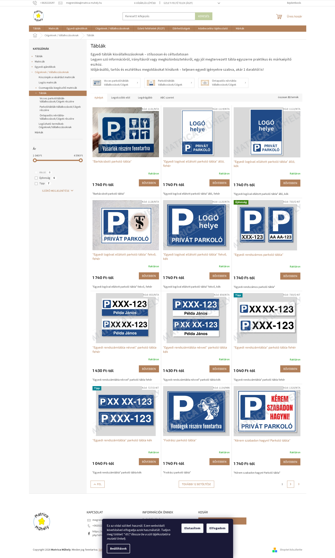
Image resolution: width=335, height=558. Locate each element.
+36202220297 (101, 526)
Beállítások (118, 548)
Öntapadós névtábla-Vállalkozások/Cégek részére (57, 117)
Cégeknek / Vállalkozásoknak (52, 72)
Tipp (44, 183)
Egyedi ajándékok (45, 67)
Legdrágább (145, 98)
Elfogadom (217, 528)
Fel (99, 484)
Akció (44, 172)
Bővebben (149, 182)
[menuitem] (37, 28)
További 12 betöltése (196, 484)
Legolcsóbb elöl (120, 98)
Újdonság (47, 178)
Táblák (39, 56)
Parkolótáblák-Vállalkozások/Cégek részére (60, 108)
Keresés (203, 16)
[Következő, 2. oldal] (290, 484)
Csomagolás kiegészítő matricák (58, 88)
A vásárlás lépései (145, 3)
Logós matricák (48, 83)
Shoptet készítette (291, 550)
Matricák (40, 62)
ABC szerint (167, 98)
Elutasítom (192, 528)
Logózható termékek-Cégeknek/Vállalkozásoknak (55, 125)
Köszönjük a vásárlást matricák (57, 77)
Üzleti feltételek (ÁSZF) (178, 3)
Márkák (39, 133)
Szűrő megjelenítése (55, 191)
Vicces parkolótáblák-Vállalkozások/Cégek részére (57, 100)
